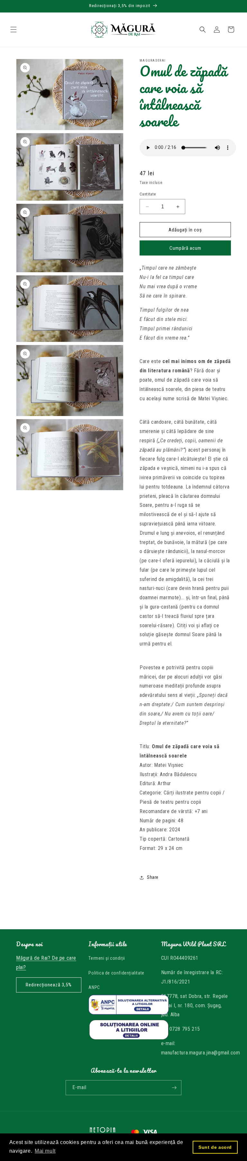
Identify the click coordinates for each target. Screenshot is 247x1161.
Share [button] (153, 877)
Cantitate (148, 194)
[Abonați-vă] (174, 1087)
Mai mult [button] (45, 1151)
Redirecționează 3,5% (49, 985)
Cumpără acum (185, 248)
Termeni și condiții (106, 958)
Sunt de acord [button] (215, 1147)
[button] (13, 29)
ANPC (94, 987)
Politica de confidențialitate (116, 972)
